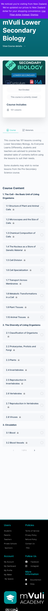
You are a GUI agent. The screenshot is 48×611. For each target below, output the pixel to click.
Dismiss (34, 14)
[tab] (11, 130)
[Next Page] (34, 450)
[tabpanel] (24, 156)
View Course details (13, 46)
